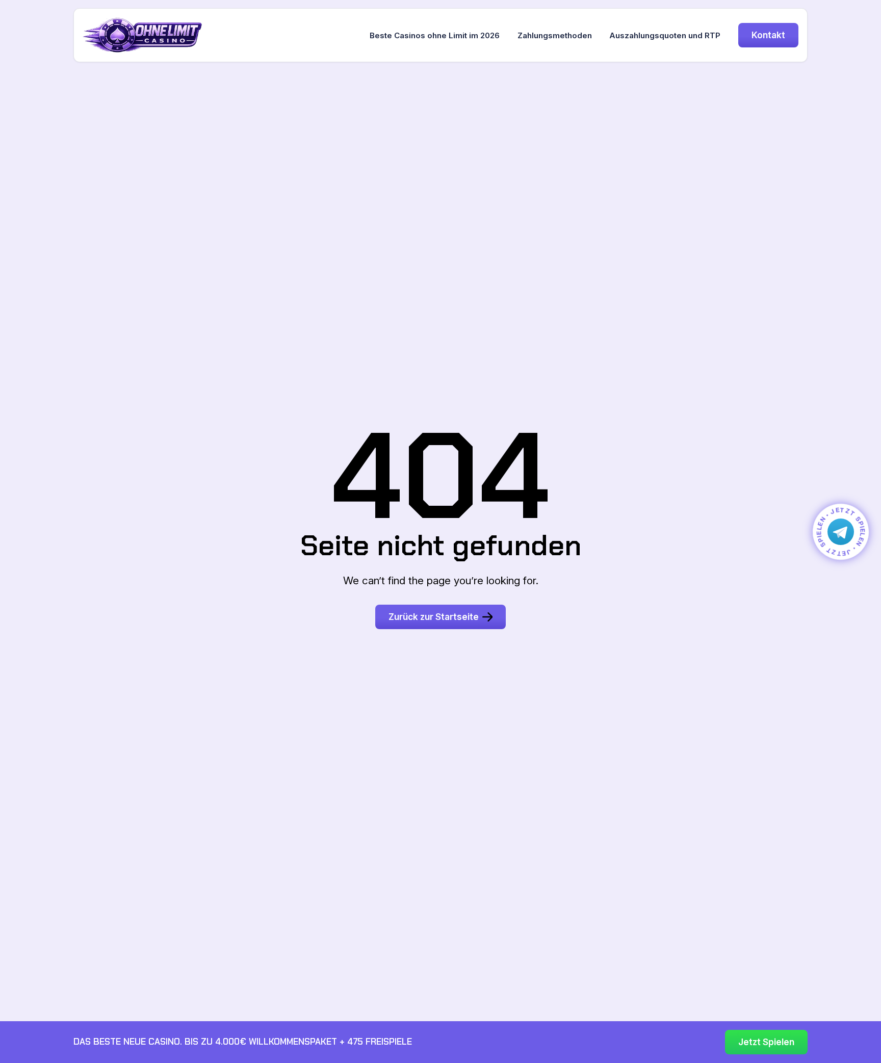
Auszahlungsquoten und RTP (664, 35)
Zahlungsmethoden (554, 35)
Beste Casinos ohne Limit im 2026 (435, 35)
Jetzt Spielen (766, 1041)
